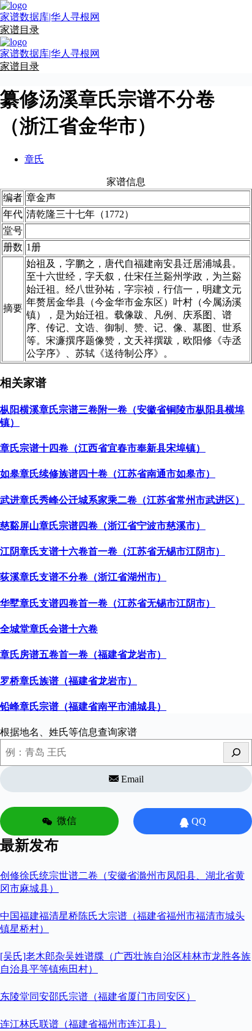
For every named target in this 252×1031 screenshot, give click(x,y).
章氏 (34, 159)
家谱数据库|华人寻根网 (50, 17)
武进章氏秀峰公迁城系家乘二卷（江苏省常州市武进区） (122, 500)
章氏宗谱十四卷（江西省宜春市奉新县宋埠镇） (103, 448)
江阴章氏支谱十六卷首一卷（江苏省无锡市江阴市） (112, 551)
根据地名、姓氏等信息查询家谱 (68, 732)
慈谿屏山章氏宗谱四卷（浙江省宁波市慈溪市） (103, 525)
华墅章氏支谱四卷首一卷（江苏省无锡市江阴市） (107, 603)
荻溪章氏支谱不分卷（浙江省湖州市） (83, 577)
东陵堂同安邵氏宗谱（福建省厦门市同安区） (98, 996)
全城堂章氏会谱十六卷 (49, 629)
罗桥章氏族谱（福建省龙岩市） (68, 681)
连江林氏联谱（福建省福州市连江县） (83, 1024)
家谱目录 (19, 29)
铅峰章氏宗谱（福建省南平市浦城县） (83, 706)
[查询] (236, 752)
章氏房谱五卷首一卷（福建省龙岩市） (83, 654)
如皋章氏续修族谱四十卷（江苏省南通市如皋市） (107, 473)
